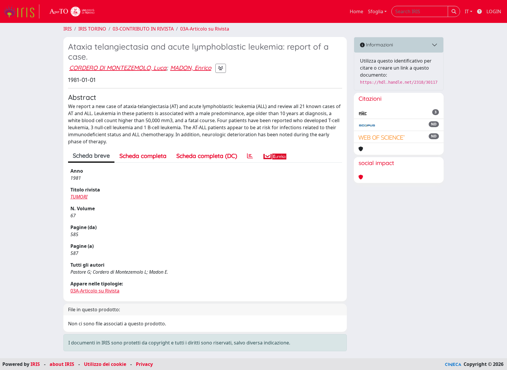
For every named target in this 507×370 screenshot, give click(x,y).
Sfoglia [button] (375, 11)
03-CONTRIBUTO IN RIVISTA (143, 29)
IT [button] (467, 11)
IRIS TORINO (92, 29)
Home (356, 11)
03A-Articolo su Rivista (204, 29)
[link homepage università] (72, 11)
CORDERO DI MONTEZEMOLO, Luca (117, 67)
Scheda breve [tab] (91, 155)
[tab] (250, 156)
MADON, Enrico (190, 67)
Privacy (144, 364)
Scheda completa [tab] (142, 155)
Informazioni (379, 45)
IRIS (67, 29)
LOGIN (493, 11)
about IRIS (62, 364)
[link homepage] (21, 11)
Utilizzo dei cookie (105, 364)
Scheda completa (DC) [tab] (206, 155)
